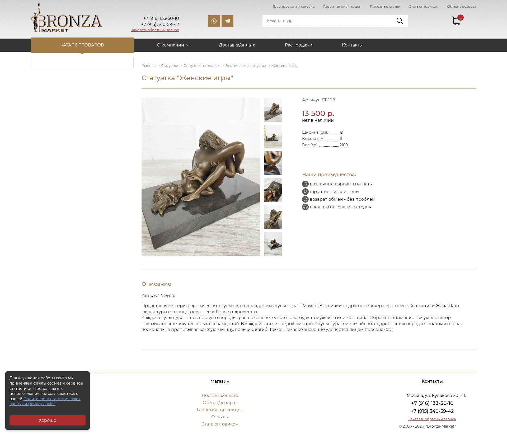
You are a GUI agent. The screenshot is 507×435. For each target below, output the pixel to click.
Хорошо (47, 420)
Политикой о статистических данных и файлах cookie (45, 401)
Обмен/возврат (220, 402)
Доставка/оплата (237, 45)
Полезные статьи (385, 6)
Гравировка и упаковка (294, 6)
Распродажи (298, 45)
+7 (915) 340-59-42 (432, 411)
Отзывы (220, 416)
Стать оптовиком (424, 6)
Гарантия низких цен (342, 6)
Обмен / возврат (461, 6)
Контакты (352, 45)
